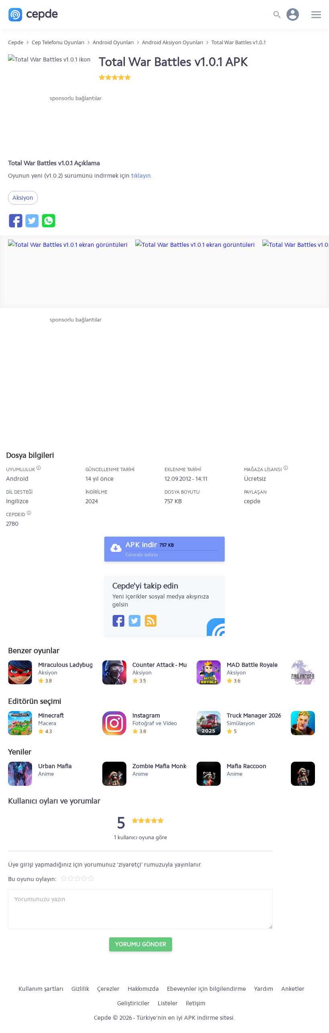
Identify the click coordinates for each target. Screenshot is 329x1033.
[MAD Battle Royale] (209, 672)
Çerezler (108, 988)
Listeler (168, 1003)
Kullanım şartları (40, 988)
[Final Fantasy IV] (303, 672)
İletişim (195, 1003)
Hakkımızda (143, 988)
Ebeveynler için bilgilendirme (206, 988)
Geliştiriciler (133, 1003)
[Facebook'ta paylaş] (15, 221)
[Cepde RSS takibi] (150, 621)
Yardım (263, 988)
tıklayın (141, 175)
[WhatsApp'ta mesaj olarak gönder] (48, 221)
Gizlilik (80, 988)
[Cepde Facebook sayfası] (118, 621)
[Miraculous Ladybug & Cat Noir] (20, 672)
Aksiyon (22, 197)
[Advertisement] (75, 127)
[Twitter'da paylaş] (31, 221)
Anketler (293, 988)
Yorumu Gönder (140, 944)
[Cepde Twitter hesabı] (134, 621)
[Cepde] (33, 15)
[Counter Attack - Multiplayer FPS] (114, 672)
